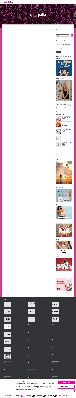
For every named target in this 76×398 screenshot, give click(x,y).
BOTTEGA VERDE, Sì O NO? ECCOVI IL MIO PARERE (66, 117)
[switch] (33, 396)
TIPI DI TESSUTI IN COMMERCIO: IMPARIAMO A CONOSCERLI (65, 124)
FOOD (47, 2)
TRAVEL (55, 2)
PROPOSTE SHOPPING (67, 2)
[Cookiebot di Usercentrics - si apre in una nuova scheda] (7, 396)
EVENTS (59, 2)
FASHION (32, 2)
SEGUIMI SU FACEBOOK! (62, 151)
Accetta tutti (66, 382)
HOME (28, 2)
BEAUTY (36, 2)
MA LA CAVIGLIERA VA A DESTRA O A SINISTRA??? (66, 143)
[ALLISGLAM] (8, 2)
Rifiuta (66, 390)
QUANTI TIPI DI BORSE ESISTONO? (66, 130)
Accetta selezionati (66, 386)
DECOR (51, 2)
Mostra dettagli (62, 395)
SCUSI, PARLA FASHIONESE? (64, 136)
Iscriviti (59, 51)
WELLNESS (42, 2)
